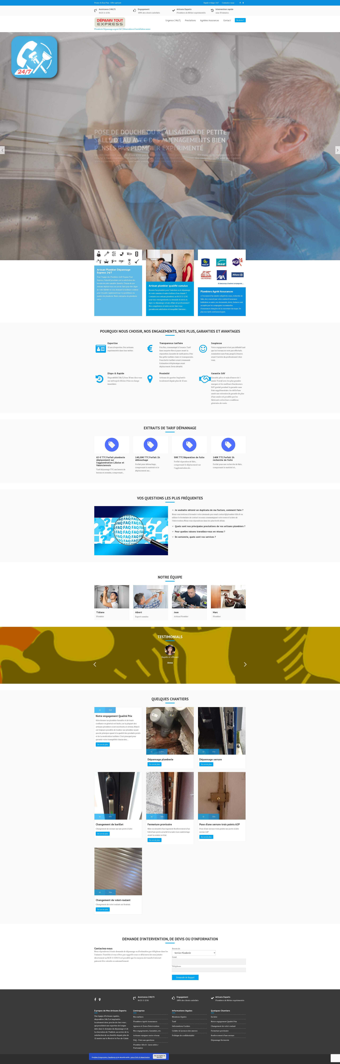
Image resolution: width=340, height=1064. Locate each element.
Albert (138, 612)
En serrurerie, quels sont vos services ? (195, 536)
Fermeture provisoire (160, 824)
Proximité (164, 373)
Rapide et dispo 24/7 (211, 3)
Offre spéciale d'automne (120, 3)
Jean (176, 612)
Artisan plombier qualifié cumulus (168, 285)
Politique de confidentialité (183, 1035)
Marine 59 (170, 673)
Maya (170, 662)
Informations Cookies (181, 1026)
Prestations (190, 20)
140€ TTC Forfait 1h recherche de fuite (223, 458)
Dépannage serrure (210, 759)
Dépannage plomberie (160, 759)
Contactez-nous (228, 3)
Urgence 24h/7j (172, 20)
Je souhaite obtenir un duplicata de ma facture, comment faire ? (209, 510)
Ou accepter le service (159, 1056)
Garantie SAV (218, 373)
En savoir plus (102, 744)
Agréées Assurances (209, 20)
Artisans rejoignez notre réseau (146, 1035)
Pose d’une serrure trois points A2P (219, 824)
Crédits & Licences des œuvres (184, 1030)
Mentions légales (179, 1017)
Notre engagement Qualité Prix (114, 716)
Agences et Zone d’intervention (146, 1026)
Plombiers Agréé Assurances (217, 291)
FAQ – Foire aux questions (143, 1040)
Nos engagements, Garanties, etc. (147, 1030)
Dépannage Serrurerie (220, 1040)
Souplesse (216, 343)
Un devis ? (240, 20)
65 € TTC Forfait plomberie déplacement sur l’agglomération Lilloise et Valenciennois (110, 461)
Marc (215, 612)
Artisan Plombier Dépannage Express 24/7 (113, 271)
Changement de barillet (109, 824)
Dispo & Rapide (116, 373)
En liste (214, 1017)
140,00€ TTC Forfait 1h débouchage (147, 458)
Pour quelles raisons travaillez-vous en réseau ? (200, 531)
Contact (227, 20)
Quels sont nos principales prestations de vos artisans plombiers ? (210, 526)
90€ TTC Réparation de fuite (189, 457)
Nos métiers (138, 1017)
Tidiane (100, 612)
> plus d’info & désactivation (140, 1057)
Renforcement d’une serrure (222, 1035)
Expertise (113, 343)
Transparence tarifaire (171, 343)
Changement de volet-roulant (113, 900)
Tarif (174, 1021)
